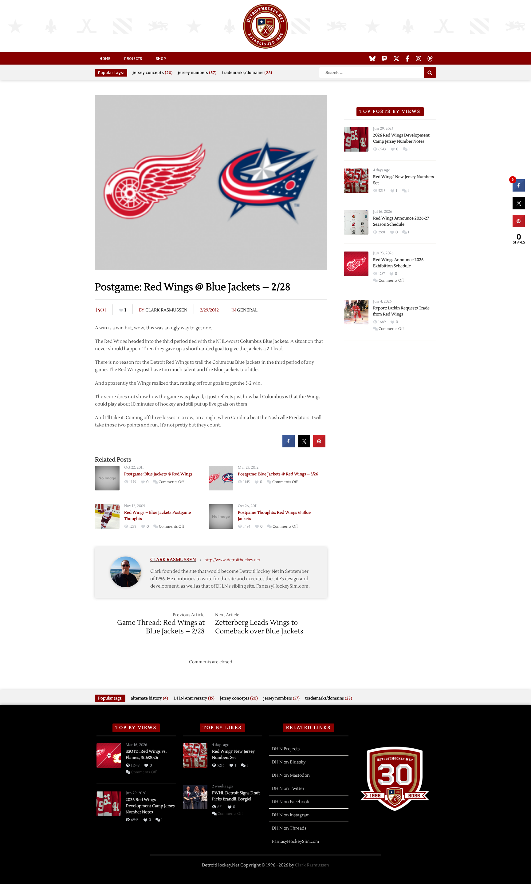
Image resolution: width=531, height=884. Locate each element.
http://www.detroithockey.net (232, 559)
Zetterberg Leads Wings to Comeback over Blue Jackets (259, 627)
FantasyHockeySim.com (295, 841)
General (247, 310)
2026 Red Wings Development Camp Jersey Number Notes (150, 806)
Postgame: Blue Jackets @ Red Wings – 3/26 (278, 474)
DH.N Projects (286, 749)
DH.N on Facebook (290, 802)
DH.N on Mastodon (291, 775)
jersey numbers (197, 72)
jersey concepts (152, 72)
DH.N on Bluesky (288, 762)
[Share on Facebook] (288, 445)
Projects (133, 58)
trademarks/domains (247, 72)
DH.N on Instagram (291, 815)
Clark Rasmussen (166, 310)
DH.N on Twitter (288, 788)
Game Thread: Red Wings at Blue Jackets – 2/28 (161, 627)
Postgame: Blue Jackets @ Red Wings (158, 474)
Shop (161, 58)
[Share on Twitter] (304, 445)
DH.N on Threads (289, 828)
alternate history (149, 698)
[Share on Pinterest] (319, 445)
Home (105, 58)
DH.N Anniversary (194, 698)
